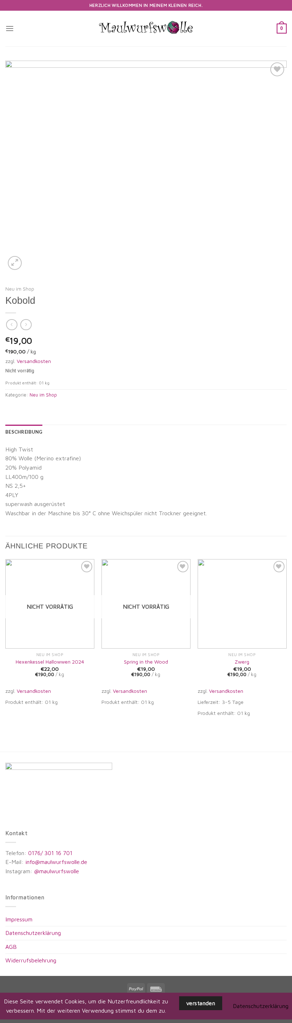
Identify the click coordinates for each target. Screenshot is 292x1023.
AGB (11, 946)
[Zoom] (15, 263)
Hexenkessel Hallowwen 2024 (50, 662)
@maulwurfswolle (55, 871)
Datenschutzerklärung (33, 933)
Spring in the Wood (146, 662)
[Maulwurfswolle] (146, 28)
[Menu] (9, 28)
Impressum (18, 919)
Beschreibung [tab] (23, 432)
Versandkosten (34, 361)
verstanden (200, 1003)
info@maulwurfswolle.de (56, 862)
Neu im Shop (19, 289)
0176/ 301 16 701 (50, 853)
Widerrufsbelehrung (30, 960)
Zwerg (242, 662)
